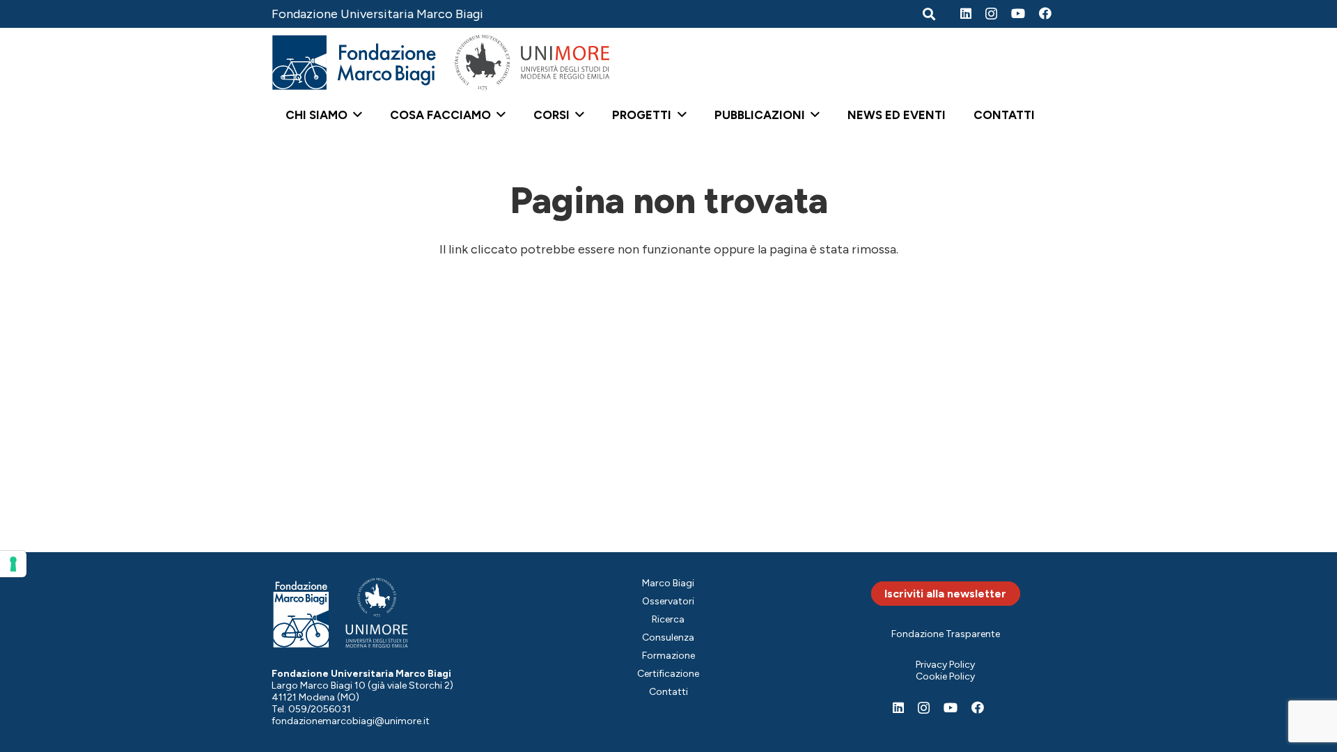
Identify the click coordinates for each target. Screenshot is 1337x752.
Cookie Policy (945, 676)
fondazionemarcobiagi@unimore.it (351, 721)
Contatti (668, 692)
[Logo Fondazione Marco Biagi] (354, 63)
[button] (354, 115)
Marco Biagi (668, 583)
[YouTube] (1018, 13)
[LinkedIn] (965, 13)
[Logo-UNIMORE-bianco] (377, 613)
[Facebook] (1045, 13)
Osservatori (668, 601)
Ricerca (668, 619)
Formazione (668, 655)
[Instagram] (991, 14)
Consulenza (668, 637)
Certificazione (668, 674)
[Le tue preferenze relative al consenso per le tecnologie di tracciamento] (13, 564)
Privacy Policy (945, 665)
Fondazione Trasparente (945, 634)
